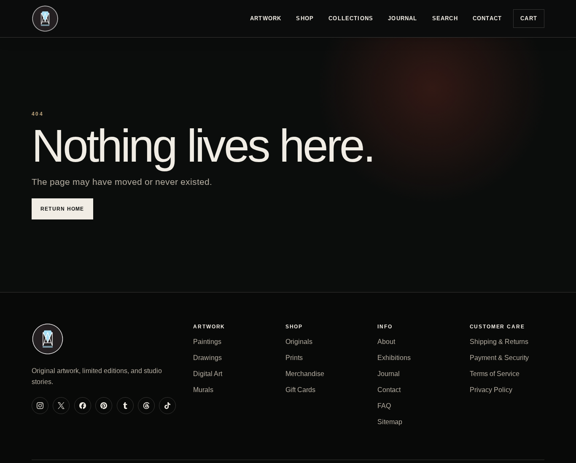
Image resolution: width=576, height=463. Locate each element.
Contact (487, 18)
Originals (298, 341)
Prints (294, 357)
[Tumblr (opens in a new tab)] (125, 405)
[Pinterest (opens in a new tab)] (103, 405)
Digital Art (207, 373)
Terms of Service (494, 373)
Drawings (207, 357)
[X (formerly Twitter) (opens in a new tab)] (61, 405)
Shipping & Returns (499, 341)
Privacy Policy (491, 389)
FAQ (384, 405)
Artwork (265, 18)
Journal (402, 18)
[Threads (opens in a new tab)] (146, 405)
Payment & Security (499, 357)
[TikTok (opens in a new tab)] (167, 405)
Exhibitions (394, 357)
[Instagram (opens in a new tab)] (40, 405)
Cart (528, 18)
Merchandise (304, 373)
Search (445, 18)
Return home (62, 209)
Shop (305, 18)
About (386, 341)
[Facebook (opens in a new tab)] (82, 405)
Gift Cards (300, 389)
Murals (203, 389)
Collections (350, 18)
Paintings (207, 341)
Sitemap (389, 421)
